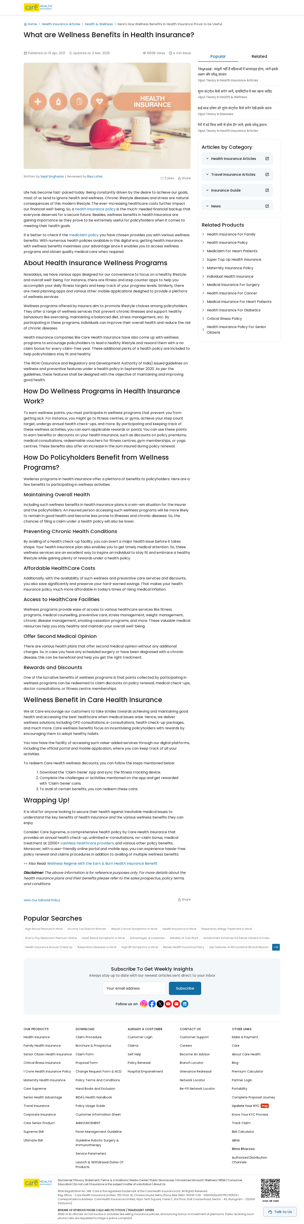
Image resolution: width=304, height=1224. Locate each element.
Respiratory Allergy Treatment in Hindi (226, 929)
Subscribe (185, 988)
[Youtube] (168, 1003)
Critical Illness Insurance (42, 1063)
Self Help (134, 1054)
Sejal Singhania (52, 176)
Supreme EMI (34, 1131)
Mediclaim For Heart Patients (232, 251)
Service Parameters (91, 1153)
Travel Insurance (36, 1106)
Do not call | (82, 1184)
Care (235, 1045)
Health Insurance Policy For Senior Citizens (236, 329)
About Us (160, 1184)
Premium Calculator (247, 1071)
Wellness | (211, 1180)
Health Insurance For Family (231, 234)
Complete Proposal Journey (253, 1097)
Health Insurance (37, 1037)
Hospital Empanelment (145, 1071)
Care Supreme (35, 1088)
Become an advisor (195, 1054)
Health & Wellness (99, 24)
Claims (133, 1045)
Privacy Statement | (87, 1180)
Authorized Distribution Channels (249, 1159)
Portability (239, 1088)
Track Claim (241, 1123)
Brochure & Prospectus (93, 1045)
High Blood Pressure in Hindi (44, 929)
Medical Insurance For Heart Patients (239, 301)
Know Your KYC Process (250, 1114)
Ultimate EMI (33, 1140)
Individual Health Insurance (230, 276)
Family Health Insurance (42, 1045)
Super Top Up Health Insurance (234, 259)
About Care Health (246, 1054)
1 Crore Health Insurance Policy (47, 1071)
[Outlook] (176, 1003)
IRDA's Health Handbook (94, 1097)
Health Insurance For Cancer (232, 293)
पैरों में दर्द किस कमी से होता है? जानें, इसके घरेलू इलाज (232, 124)
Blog (235, 1063)
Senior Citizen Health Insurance (48, 1054)
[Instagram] (143, 1003)
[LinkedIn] (184, 1003)
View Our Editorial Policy (42, 900)
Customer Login (140, 1037)
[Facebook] (152, 1003)
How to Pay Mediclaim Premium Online (51, 938)
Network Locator (192, 1080)
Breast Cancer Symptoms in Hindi (134, 929)
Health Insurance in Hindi (179, 929)
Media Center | (139, 1180)
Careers (186, 1045)
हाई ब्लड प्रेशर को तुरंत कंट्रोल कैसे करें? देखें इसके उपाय (235, 108)
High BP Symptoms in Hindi (140, 947)
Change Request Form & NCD (99, 1071)
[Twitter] (160, 1003)
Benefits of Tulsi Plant (184, 938)
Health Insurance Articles (61, 24)
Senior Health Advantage (43, 1097)
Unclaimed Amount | (190, 1180)
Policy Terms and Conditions (98, 1080)
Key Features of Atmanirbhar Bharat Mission (239, 947)
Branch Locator (191, 1063)
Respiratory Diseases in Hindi (96, 947)
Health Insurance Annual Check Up (48, 947)
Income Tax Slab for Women (87, 929)
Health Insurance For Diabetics (234, 310)
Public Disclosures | (163, 1180)
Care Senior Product (39, 1123)
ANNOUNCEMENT (88, 1123)
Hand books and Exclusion (95, 1088)
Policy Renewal (139, 1063)
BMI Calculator (243, 1131)
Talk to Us (283, 1211)
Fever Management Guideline (99, 1131)
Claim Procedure (89, 1037)
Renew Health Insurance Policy (183, 947)
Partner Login (242, 1080)
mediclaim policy (84, 235)
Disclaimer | (66, 1180)
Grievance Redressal (195, 1071)
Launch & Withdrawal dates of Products (100, 1164)
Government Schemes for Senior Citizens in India (236, 938)
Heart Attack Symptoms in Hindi (103, 938)
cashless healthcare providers (87, 843)
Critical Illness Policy (224, 318)
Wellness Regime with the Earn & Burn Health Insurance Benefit (102, 863)
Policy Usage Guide (90, 1106)
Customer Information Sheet (98, 1114)
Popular (218, 56)
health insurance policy (95, 209)
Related (259, 56)
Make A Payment (245, 1037)
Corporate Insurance (40, 1114)
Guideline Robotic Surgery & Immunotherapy (97, 1142)
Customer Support (194, 1037)
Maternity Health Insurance (45, 1080)
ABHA (236, 1140)
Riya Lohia (94, 176)
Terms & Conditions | (115, 1180)
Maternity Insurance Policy (230, 268)
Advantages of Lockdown (147, 938)
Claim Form (85, 1054)
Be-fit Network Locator (197, 1088)
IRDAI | (223, 1180)
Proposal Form (87, 1063)
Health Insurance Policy (227, 242)
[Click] (267, 159)
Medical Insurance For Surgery (233, 284)
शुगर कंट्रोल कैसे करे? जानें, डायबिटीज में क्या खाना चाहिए (235, 91)
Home (32, 24)
